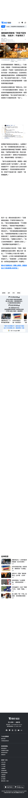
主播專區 (3, 768)
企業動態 (3, 764)
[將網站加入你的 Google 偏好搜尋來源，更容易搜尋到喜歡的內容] (14, 330)
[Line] (9, 730)
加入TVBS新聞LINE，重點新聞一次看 (14, 328)
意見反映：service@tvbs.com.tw (14, 724)
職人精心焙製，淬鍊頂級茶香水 (14, 301)
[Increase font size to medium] (19, 22)
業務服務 (3, 776)
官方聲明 (3, 779)
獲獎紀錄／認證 (5, 781)
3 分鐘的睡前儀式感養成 (14, 303)
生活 (5, 29)
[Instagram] (15, 730)
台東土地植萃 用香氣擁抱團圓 (14, 299)
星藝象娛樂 (3, 770)
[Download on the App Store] (9, 787)
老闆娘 (18, 293)
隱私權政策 (3, 748)
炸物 (13, 293)
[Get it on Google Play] (19, 787)
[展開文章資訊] (25, 39)
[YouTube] (18, 730)
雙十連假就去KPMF (14, 307)
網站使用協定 (4, 752)
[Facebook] (6, 730)
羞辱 (9, 293)
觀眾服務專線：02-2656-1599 (14, 726)
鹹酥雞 (3, 293)
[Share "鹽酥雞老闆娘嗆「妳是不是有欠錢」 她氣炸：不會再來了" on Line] (22, 22)
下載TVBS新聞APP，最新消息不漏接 (14, 326)
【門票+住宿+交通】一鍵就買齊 (14, 311)
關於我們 (3, 738)
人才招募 (3, 766)
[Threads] (12, 730)
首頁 (2, 29)
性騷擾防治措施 (5, 750)
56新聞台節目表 (5, 740)
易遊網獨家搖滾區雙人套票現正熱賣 (14, 309)
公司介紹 (3, 762)
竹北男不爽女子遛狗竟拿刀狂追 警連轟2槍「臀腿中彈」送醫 (16, 26)
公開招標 (3, 774)
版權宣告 (3, 754)
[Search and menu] (25, 22)
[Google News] (21, 730)
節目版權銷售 (4, 772)
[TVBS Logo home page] (6, 23)
